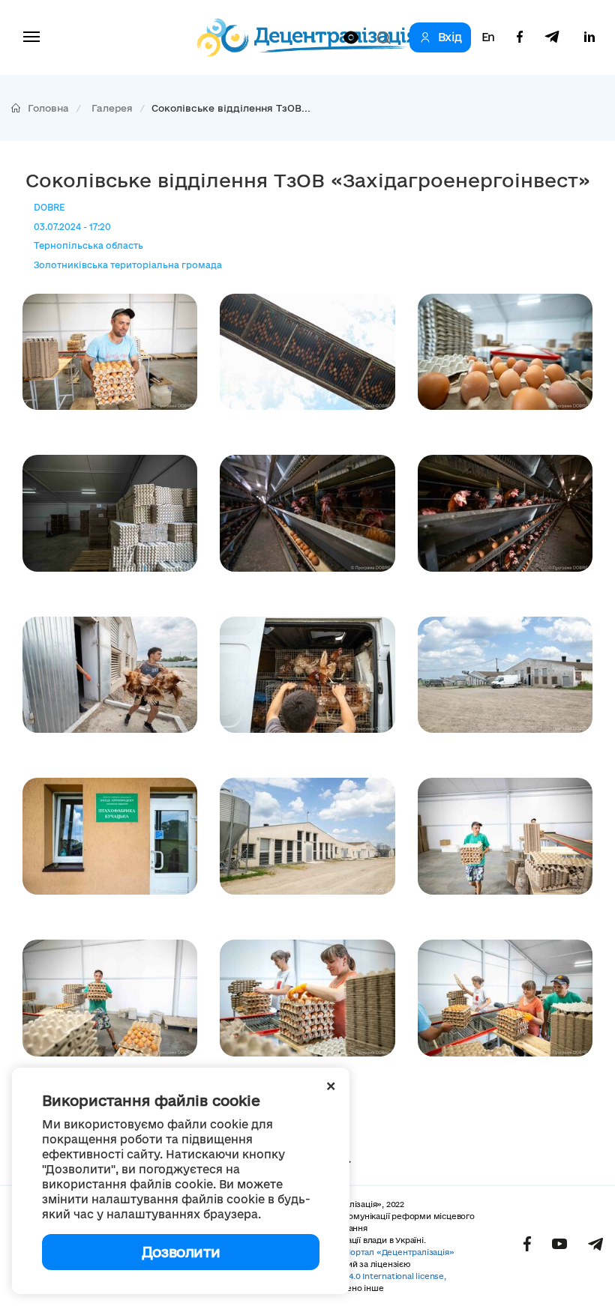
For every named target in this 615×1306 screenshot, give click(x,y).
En (488, 37)
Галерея (112, 108)
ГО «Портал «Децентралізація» (391, 1252)
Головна (48, 108)
